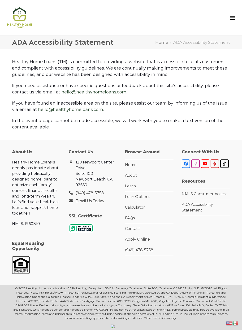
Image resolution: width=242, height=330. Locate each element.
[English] (229, 323)
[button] (232, 18)
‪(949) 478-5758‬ (90, 193)
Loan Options (137, 196)
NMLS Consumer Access (204, 194)
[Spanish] (235, 323)
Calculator (135, 207)
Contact (132, 228)
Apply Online (137, 239)
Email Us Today (90, 201)
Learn (130, 186)
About (131, 175)
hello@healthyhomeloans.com (93, 92)
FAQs (130, 218)
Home (131, 165)
